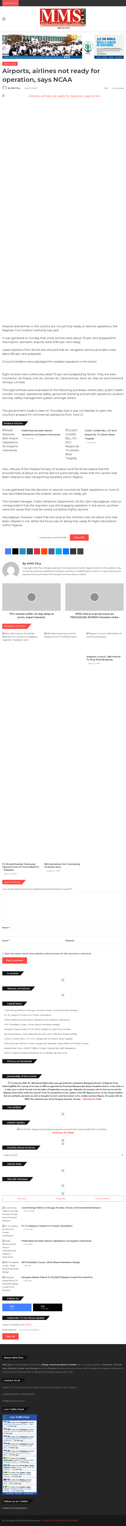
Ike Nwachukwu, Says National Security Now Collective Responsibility (40, 1034)
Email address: (9, 1330)
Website (69, 940)
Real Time (18, 1493)
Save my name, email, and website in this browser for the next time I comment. (48, 953)
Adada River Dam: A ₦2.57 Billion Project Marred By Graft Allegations (40, 1048)
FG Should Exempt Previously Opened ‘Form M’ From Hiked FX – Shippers (20, 867)
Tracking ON (28, 1493)
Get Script (10, 1493)
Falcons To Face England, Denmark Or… (19, 1431)
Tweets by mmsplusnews (14, 1508)
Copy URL (79, 537)
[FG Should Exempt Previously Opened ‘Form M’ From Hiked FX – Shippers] (21, 746)
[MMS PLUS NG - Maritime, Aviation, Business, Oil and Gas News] (63, 18)
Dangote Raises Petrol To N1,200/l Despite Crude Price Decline (37, 1029)
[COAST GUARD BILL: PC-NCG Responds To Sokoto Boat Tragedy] (73, 444)
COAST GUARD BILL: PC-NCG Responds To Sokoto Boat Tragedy (101, 434)
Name (6, 927)
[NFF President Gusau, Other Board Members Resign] (10, 1267)
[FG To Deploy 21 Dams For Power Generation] (10, 1230)
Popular (60, 1198)
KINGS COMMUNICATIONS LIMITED (60, 1520)
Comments (102, 1198)
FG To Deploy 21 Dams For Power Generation (28, 1015)
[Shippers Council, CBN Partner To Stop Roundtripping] (105, 643)
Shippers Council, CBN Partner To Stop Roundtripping (103, 658)
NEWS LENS (10, 64)
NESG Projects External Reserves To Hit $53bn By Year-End (35, 1053)
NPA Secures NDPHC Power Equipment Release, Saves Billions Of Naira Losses (46, 1043)
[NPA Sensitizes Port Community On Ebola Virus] (63, 746)
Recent (22, 1198)
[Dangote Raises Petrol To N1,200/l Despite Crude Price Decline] (10, 1284)
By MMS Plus (14, 88)
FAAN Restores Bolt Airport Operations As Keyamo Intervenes (37, 1020)
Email (6, 940)
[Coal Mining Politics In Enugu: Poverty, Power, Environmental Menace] (10, 1214)
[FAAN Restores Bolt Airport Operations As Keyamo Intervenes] (10, 440)
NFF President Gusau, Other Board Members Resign (32, 1024)
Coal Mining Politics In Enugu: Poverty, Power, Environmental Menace (41, 1010)
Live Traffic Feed (19, 1417)
